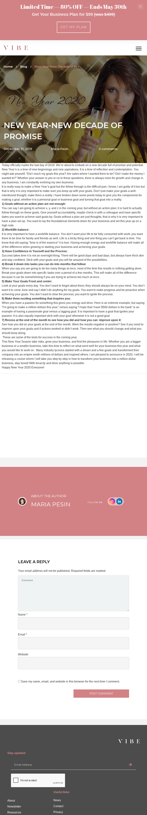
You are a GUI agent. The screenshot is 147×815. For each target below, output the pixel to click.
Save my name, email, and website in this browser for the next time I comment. (70, 681)
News (57, 800)
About (11, 800)
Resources (14, 812)
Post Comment (101, 693)
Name (22, 614)
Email (22, 634)
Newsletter (14, 806)
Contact (58, 806)
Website (23, 654)
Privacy (58, 812)
